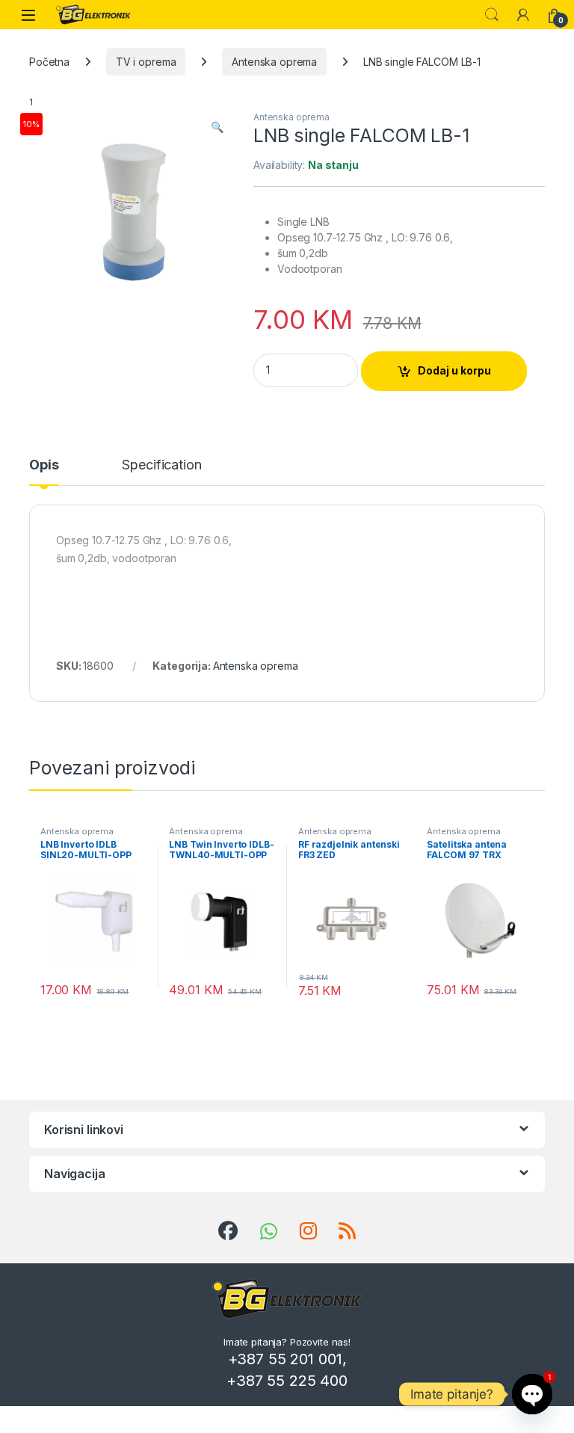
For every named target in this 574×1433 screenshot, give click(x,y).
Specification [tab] (161, 465)
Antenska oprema (274, 61)
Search (492, 15)
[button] (217, 127)
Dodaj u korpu (454, 370)
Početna (49, 61)
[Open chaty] (532, 1394)
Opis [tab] (43, 465)
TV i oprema (146, 61)
